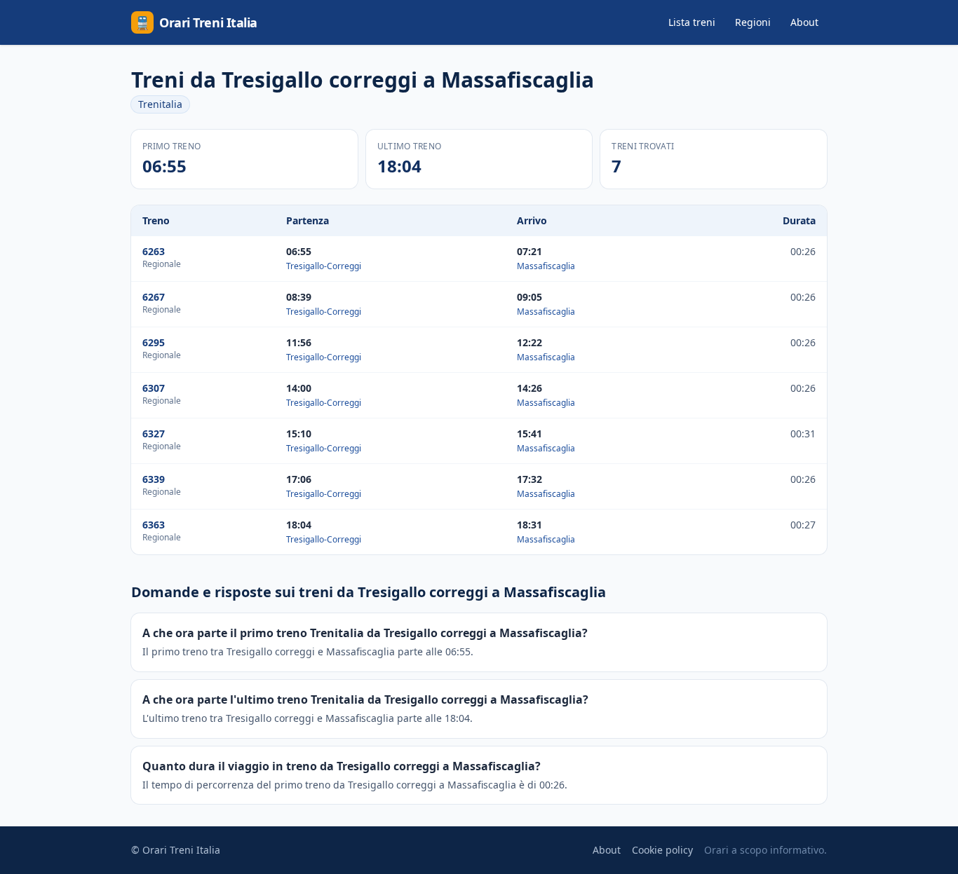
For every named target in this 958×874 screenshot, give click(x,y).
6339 (153, 479)
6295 (153, 342)
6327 (153, 433)
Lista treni (691, 22)
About (804, 22)
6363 (153, 524)
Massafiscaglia (546, 266)
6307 (153, 388)
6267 (153, 296)
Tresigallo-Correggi (323, 266)
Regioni (753, 22)
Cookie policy (662, 849)
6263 (153, 251)
